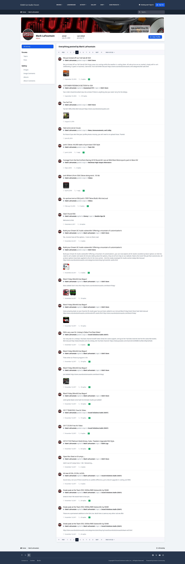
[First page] (59, 52)
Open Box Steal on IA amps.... (74, 456)
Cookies (32, 560)
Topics (26, 56)
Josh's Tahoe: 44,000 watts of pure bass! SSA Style (81, 144)
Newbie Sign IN (100, 216)
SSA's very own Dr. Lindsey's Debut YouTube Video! (81, 332)
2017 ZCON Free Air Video (73, 425)
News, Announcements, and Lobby (99, 130)
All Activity (27, 46)
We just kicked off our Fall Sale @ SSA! (77, 58)
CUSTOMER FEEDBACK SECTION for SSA (78, 85)
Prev (63, 52)
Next (97, 52)
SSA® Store (92, 60)
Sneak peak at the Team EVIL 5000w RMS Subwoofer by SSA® (86, 490)
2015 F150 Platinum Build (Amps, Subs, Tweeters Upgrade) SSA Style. (88, 441)
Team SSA (91, 147)
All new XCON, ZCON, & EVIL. (74, 473)
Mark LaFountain (71, 60)
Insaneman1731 (89, 88)
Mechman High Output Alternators (99, 162)
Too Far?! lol (67, 102)
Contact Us (24, 560)
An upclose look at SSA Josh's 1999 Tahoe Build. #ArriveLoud (85, 198)
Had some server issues (72, 128)
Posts (25, 60)
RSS (39, 560)
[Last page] (101, 52)
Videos (90, 178)
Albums (26, 77)
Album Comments (29, 81)
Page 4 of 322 (110, 52)
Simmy (86, 216)
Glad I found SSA (69, 214)
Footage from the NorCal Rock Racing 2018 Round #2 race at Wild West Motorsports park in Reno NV (100, 160)
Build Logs (104, 443)
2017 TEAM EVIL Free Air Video (74, 410)
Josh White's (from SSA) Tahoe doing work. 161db (81, 175)
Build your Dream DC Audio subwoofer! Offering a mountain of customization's (92, 230)
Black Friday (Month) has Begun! (75, 279)
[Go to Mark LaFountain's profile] (59, 59)
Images (26, 70)
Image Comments (29, 73)
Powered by (155, 560)
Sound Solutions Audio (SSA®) (98, 335)
